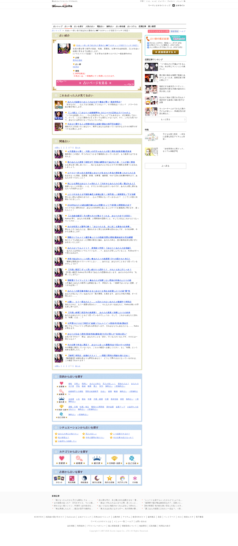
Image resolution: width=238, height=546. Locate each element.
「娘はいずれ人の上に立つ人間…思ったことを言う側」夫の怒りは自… (128, 503)
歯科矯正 (151, 517)
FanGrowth (71, 517)
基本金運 (110, 407)
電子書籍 (199, 517)
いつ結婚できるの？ (121, 434)
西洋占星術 (77, 60)
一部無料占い (119, 386)
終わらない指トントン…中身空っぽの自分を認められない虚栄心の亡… (84, 506)
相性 (70, 384)
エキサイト (180, 5)
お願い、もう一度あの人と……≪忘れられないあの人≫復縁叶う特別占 (99, 302)
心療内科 (116, 517)
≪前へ (57, 147)
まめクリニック (84, 517)
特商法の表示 (164, 526)
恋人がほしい (91, 434)
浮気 (78, 386)
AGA (180, 517)
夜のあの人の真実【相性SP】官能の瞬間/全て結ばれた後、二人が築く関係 (101, 162)
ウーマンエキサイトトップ (159, 5)
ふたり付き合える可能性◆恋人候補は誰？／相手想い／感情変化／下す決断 (101, 194)
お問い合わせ (141, 521)
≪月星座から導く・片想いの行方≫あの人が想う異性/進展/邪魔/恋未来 (99, 151)
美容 (160, 517)
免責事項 (143, 526)
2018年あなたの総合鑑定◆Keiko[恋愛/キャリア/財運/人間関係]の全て (99, 205)
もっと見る (165, 119)
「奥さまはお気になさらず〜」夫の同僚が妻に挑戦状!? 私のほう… (127, 509)
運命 (84, 399)
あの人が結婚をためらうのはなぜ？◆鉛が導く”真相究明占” (94, 102)
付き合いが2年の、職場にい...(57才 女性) (166, 43)
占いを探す (78, 26)
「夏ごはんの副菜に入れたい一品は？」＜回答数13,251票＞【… (171, 509)
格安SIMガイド (139, 517)
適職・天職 (73, 407)
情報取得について (129, 526)
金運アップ (120, 407)
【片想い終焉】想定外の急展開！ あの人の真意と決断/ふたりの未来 (98, 312)
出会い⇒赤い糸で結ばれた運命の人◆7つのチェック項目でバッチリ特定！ (107, 45)
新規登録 (174, 31)
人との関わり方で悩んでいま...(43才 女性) (166, 47)
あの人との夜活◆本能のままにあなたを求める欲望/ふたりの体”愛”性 (98, 291)
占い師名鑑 (120, 26)
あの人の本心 (95, 384)
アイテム (126, 517)
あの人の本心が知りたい (68, 434)
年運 (89, 399)
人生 (78, 399)
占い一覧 (68, 26)
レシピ (154, 1)
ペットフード (169, 517)
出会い (103, 391)
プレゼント (171, 1)
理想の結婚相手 (91, 391)
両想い (84, 384)
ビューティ (162, 1)
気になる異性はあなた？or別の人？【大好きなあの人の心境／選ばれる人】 (101, 184)
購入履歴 (152, 26)
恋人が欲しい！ (109, 384)
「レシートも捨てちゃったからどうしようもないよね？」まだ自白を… (173, 500)
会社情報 (71, 526)
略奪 (89, 386)
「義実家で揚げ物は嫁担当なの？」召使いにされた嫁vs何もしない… (172, 503)
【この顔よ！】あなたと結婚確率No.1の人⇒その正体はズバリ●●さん (99, 113)
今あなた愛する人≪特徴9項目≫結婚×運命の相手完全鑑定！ (94, 124)
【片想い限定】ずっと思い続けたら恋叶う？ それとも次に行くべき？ (99, 269)
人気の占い (90, 26)
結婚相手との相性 (75, 391)
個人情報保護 (113, 526)
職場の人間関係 (97, 407)
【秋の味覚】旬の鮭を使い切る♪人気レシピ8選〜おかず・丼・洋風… (173, 506)
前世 (122, 399)
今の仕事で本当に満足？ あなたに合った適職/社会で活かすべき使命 (98, 345)
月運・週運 (98, 399)
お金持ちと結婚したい (67, 441)
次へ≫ (77, 147)
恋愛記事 (142, 26)
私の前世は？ (63, 437)
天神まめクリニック (102, 517)
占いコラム (132, 26)
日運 (107, 399)
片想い (77, 384)
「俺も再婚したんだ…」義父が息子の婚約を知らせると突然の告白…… (84, 509)
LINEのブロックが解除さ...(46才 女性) (164, 45)
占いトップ (58, 26)
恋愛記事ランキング (154, 59)
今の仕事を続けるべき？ (123, 437)
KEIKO (76, 67)
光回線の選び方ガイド (55, 517)
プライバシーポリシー (96, 526)
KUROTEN (38, 517)
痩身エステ (188, 517)
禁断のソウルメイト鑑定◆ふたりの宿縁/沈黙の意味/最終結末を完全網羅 (100, 237)
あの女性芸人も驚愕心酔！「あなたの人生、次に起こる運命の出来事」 (99, 226)
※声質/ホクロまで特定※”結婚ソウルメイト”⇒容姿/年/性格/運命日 (97, 323)
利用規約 (81, 526)
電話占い (100, 26)
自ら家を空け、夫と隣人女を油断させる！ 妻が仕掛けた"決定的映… (127, 500)
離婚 (116, 391)
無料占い (110, 26)
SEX (101, 386)
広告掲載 (153, 526)
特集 (147, 130)
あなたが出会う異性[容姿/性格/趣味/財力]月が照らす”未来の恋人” (97, 334)
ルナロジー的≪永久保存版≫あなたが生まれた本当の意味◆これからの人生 (101, 173)
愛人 (95, 386)
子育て (142, 1)
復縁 (84, 386)
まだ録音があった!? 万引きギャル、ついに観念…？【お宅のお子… (82, 503)
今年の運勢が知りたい (95, 437)
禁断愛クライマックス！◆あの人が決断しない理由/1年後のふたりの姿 (99, 280)
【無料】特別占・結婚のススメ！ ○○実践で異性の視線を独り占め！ (98, 355)
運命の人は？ (123, 384)
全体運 (71, 399)
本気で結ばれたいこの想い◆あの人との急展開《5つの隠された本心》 (99, 259)
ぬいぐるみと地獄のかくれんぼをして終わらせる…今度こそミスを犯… (128, 506)
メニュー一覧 (181, 1)
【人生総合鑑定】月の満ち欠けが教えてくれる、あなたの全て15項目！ (99, 216)
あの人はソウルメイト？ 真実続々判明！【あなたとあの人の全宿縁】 (99, 248)
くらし (148, 1)
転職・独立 (84, 407)
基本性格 (114, 399)
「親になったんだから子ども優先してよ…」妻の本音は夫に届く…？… (84, 500)
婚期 (110, 391)
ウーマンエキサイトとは (101, 521)
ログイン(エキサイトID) (159, 31)
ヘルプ (183, 31)
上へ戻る (165, 166)
